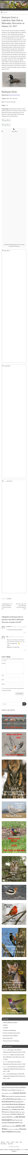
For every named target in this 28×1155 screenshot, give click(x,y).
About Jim (3, 1142)
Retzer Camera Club (8, 1038)
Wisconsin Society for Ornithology (11, 1041)
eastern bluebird (10, 1093)
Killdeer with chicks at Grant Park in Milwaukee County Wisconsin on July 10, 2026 (13, 1057)
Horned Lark (4, 1107)
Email (3, 680)
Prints (21, 1142)
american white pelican (15, 1087)
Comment (3, 663)
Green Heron (9, 1104)
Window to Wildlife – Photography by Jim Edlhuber (10, 1149)
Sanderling (11, 1122)
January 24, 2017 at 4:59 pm (19, 626)
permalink (9, 598)
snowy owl (20, 1125)
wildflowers (17, 1129)
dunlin (6, 1093)
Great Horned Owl (8, 1101)
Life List (8, 1142)
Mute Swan (10, 1109)
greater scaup (23, 1099)
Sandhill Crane (18, 1122)
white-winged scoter (11, 1129)
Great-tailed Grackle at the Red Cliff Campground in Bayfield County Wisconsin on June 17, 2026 (14, 1069)
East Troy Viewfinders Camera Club (11, 1033)
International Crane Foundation (10, 1035)
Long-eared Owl (16, 1107)
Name (3, 675)
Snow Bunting (12, 1126)
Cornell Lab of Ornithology (9, 1030)
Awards (16, 1142)
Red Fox (9, 1117)
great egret (18, 1099)
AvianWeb (5, 1027)
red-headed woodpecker (16, 1114)
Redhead (13, 1117)
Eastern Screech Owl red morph (12, 1096)
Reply (25, 632)
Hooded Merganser (19, 1104)
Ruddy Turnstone (15, 1120)
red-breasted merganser (6, 1114)
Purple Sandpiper (22, 1112)
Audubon (5, 1025)
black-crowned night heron (11, 1090)
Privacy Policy (3, 1143)
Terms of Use (10, 1143)
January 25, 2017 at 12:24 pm (16, 636)
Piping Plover (6, 1112)
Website (3, 684)
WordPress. (14, 1151)
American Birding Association (10, 1022)
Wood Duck (17, 1132)
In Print (12, 1142)
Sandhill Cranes (5, 1126)
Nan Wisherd (8, 626)
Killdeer (9, 1107)
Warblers (5, 1129)
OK (23, 703)
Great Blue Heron (8, 1099)
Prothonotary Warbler (14, 1112)
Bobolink (19, 1090)
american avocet (6, 1087)
